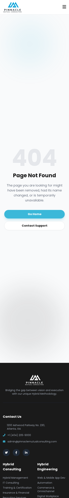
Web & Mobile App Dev (51, 478)
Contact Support (34, 226)
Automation (44, 483)
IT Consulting (11, 483)
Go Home (34, 214)
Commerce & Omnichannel (45, 489)
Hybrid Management (15, 478)
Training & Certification (17, 487)
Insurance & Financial (16, 492)
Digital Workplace (48, 496)
